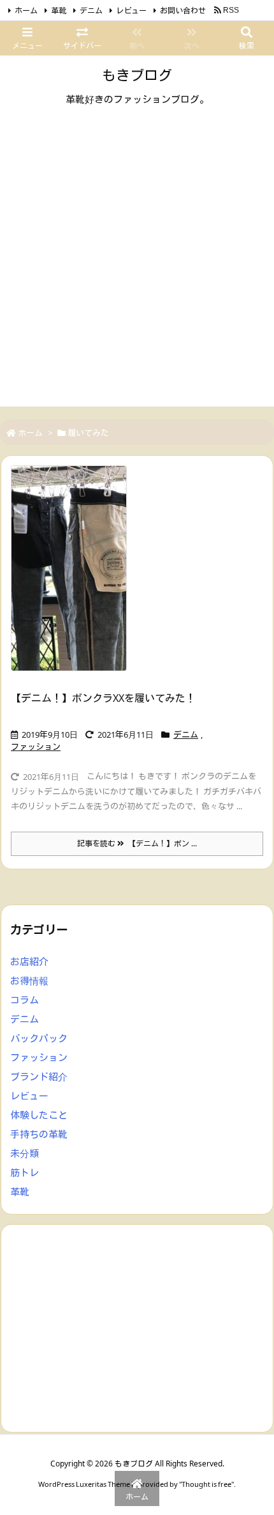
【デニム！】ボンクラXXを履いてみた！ (103, 698)
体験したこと (39, 1114)
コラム (24, 999)
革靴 (58, 10)
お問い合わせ (183, 10)
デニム (91, 10)
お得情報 (29, 980)
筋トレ (24, 1172)
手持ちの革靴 (39, 1134)
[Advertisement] (137, 269)
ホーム (26, 10)
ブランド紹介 (39, 1076)
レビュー (131, 10)
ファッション (36, 746)
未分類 (24, 1153)
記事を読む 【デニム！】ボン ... (137, 843)
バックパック (39, 1038)
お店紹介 (29, 961)
